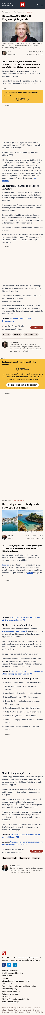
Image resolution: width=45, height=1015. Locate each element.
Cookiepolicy (7, 984)
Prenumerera (37, 327)
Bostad (29, 12)
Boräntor (17, 334)
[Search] (38, 4)
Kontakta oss (7, 976)
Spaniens (5, 565)
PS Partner (6, 997)
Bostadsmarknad (31, 334)
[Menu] (42, 4)
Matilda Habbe (15, 866)
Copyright (5, 978)
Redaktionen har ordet (10, 994)
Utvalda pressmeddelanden (12, 973)
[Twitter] (9, 965)
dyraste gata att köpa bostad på (14, 631)
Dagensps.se (6, 12)
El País (30, 573)
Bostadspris (24, 858)
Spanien (36, 858)
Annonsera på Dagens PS (11, 991)
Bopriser (6, 334)
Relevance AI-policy (9, 989)
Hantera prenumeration (10, 971)
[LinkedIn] (15, 965)
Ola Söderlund (15, 342)
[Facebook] (4, 965)
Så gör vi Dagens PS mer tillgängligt (15, 999)
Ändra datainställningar (10, 1002)
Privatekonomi (19, 12)
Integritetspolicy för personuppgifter (16, 981)
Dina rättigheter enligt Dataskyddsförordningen (19, 986)
